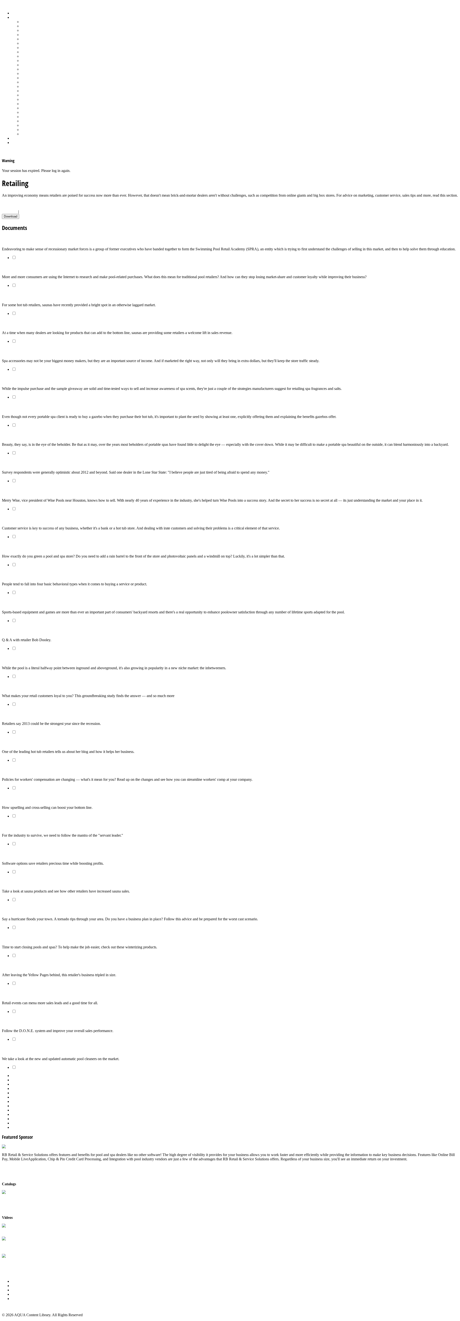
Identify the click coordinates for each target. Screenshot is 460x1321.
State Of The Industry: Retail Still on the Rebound (46, 463)
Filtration (28, 43)
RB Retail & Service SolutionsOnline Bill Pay (25, 1263)
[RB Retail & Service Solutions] (27, 1147)
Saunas (26, 99)
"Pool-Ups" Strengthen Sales (27, 798)
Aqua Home (21, 138)
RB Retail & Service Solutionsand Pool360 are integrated (25, 1245)
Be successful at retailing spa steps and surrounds (46, 351)
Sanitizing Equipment (37, 95)
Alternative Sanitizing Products (44, 22)
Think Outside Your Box (23, 993)
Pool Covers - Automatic (39, 69)
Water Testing (31, 121)
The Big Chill (13, 937)
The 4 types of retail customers (29, 574)
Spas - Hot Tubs (33, 112)
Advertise (19, 1286)
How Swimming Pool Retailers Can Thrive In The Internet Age (57, 267)
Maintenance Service (37, 61)
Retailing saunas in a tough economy (35, 295)
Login (16, 143)
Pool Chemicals (33, 65)
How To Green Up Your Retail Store (33, 547)
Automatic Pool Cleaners (40, 26)
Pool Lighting (31, 78)
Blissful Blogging (17, 742)
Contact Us (20, 1294)
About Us (19, 1281)
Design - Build (32, 35)
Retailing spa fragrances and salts (32, 379)
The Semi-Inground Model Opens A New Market (45, 658)
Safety (26, 91)
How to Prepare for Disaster (27, 910)
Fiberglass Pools (33, 39)
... (234, 1101)
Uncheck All (29, 212)
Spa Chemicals (32, 104)
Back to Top (11, 1307)
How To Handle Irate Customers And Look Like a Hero (50, 519)
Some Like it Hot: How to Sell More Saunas (40, 882)
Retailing (28, 86)
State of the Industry (36, 117)
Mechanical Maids (18, 1049)
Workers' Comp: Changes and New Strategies (42, 770)
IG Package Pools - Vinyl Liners (45, 56)
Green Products (33, 48)
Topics (17, 17)
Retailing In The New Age (25, 239)
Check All (9, 212)
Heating (27, 52)
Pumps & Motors (34, 82)
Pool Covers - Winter (37, 73)
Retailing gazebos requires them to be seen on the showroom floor (62, 407)
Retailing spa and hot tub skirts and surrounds (43, 435)
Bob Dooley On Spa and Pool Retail (33, 630)
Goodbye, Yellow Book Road (27, 966)
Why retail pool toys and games (30, 602)
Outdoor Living (33, 134)
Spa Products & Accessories (42, 108)
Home (16, 13)
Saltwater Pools (33, 130)
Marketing (29, 125)
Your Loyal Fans (16, 686)
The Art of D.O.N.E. (19, 1021)
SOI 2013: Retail (16, 714)
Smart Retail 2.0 (16, 854)
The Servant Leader (19, 826)
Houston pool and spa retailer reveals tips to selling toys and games (63, 491)
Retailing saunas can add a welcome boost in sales (47, 323)
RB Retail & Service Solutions (25, 1230)
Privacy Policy (23, 1299)
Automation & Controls (39, 30)
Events (17, 1290)
